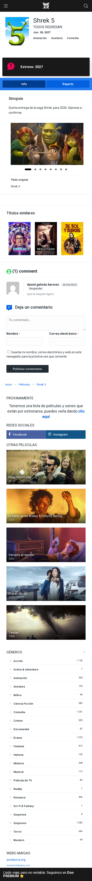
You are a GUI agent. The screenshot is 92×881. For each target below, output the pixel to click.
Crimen (18, 720)
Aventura (56, 38)
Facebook (20, 434)
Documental (21, 729)
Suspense (19, 814)
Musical (18, 771)
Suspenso (19, 823)
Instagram (60, 434)
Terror (17, 831)
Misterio (18, 763)
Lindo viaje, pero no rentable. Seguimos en (38, 874)
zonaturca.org (15, 859)
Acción (18, 661)
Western (18, 840)
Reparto (68, 84)
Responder (35, 288)
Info (24, 84)
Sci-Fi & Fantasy (23, 806)
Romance (19, 797)
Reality (17, 789)
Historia (18, 754)
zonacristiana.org (18, 865)
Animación (40, 38)
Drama (17, 737)
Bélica (17, 695)
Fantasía (18, 746)
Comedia (73, 38)
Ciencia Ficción (23, 703)
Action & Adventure (25, 669)
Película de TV (22, 780)
